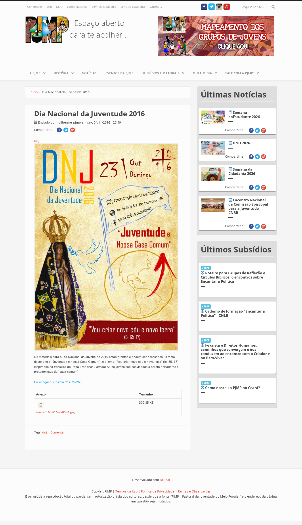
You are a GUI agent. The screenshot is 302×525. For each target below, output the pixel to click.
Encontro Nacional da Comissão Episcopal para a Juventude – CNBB (248, 206)
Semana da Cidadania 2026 (241, 171)
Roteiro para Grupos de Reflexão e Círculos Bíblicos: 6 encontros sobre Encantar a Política (233, 277)
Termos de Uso (126, 491)
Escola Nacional (77, 7)
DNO (59, 7)
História (59, 72)
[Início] (47, 29)
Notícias (89, 73)
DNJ (49, 7)
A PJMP (32, 72)
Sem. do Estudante (132, 7)
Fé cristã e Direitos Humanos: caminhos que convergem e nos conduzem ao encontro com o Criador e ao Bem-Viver (235, 352)
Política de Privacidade (158, 491)
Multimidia (200, 72)
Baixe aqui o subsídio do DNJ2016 (58, 382)
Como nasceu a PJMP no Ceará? (232, 387)
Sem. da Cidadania (104, 7)
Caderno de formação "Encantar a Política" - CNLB (233, 313)
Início (34, 92)
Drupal (165, 480)
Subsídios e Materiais (158, 72)
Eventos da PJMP (119, 73)
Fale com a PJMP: (237, 72)
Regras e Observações (194, 491)
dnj (44, 432)
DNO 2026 (241, 143)
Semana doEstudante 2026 (244, 114)
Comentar (57, 432)
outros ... (156, 7)
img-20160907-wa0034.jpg (55, 412)
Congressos (34, 7)
